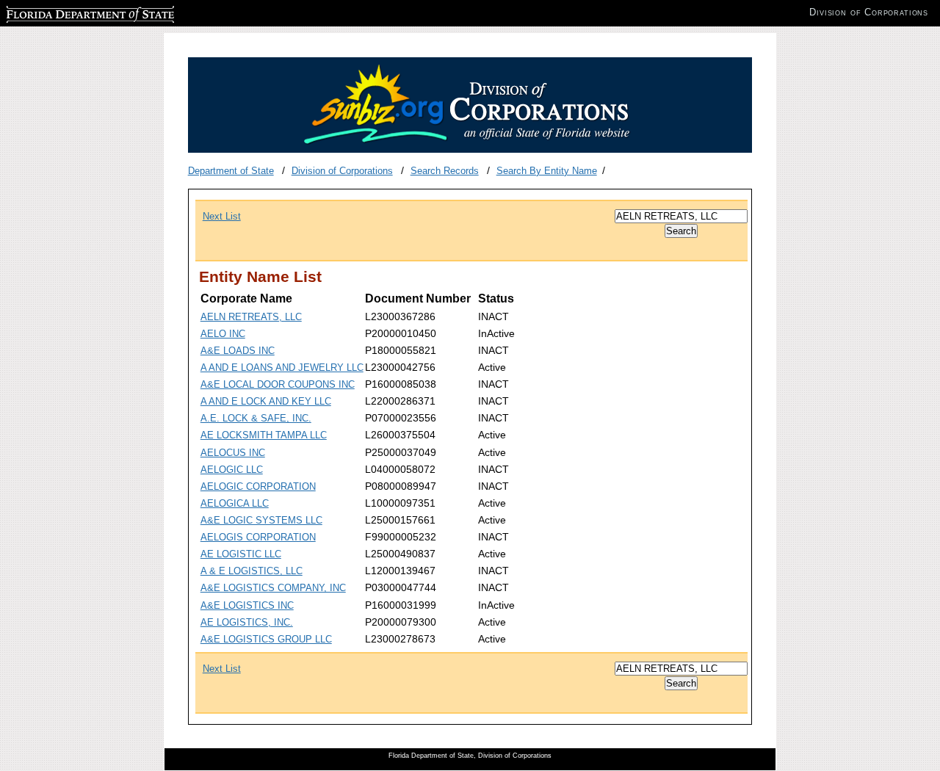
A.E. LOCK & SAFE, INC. (255, 418)
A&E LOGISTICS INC (247, 605)
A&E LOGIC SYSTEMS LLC (261, 520)
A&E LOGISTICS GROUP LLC (266, 639)
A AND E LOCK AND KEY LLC (265, 401)
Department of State (231, 170)
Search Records (445, 170)
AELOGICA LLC (234, 503)
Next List (222, 216)
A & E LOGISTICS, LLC (251, 570)
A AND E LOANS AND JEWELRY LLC (282, 367)
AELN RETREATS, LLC (251, 316)
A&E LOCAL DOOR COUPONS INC (277, 384)
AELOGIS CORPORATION (258, 537)
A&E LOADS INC (237, 350)
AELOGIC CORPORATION (258, 486)
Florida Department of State (64, 12)
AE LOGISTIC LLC (240, 554)
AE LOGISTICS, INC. (246, 622)
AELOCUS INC (232, 452)
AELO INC (222, 333)
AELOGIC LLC (231, 469)
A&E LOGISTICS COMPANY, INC (273, 587)
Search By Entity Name (546, 170)
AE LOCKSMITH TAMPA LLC (263, 435)
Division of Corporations (342, 170)
